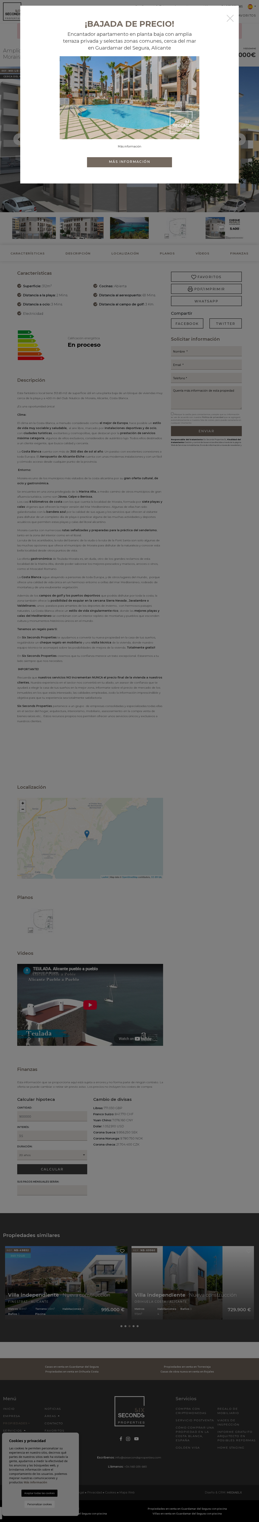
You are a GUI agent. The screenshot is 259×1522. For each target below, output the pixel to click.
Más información (129, 162)
